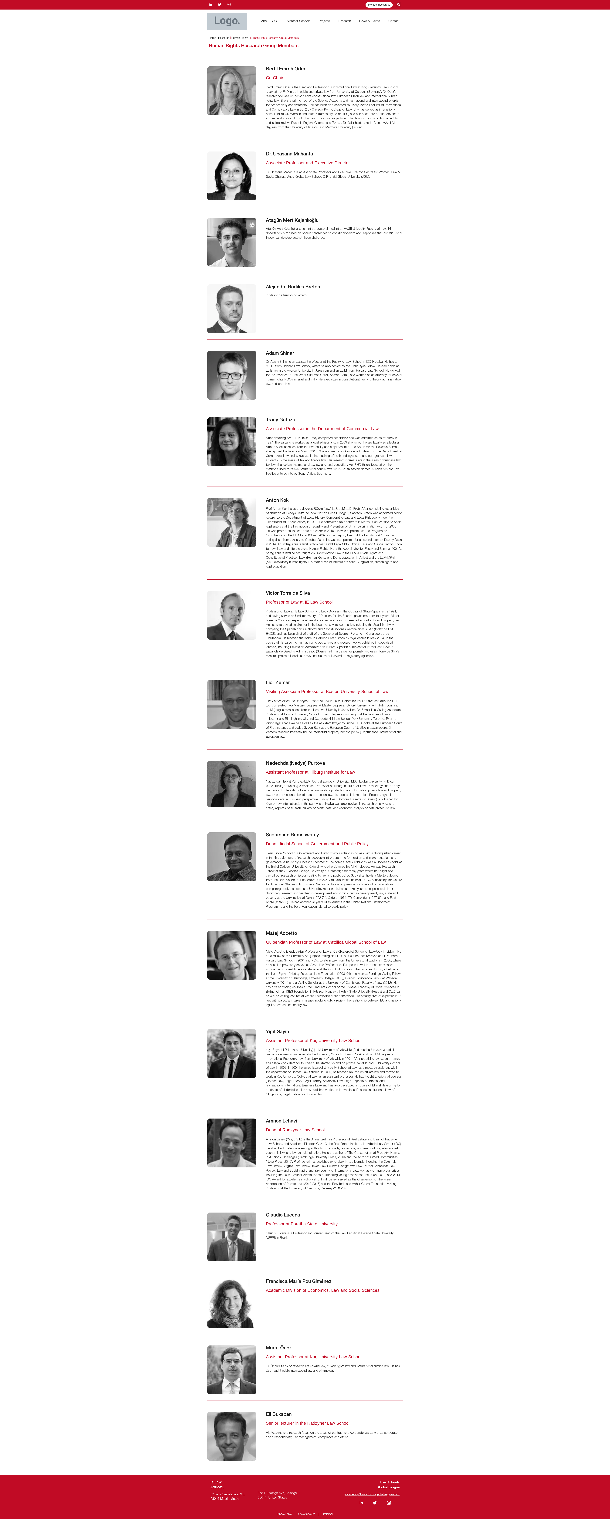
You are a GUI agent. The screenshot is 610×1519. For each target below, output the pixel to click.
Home (212, 38)
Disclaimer (327, 1514)
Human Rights (239, 38)
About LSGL (269, 21)
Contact (394, 21)
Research (344, 21)
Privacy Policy (284, 1514)
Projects (324, 21)
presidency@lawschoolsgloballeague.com (372, 1494)
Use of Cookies (306, 1514)
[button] (398, 4)
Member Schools (298, 21)
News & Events (369, 21)
